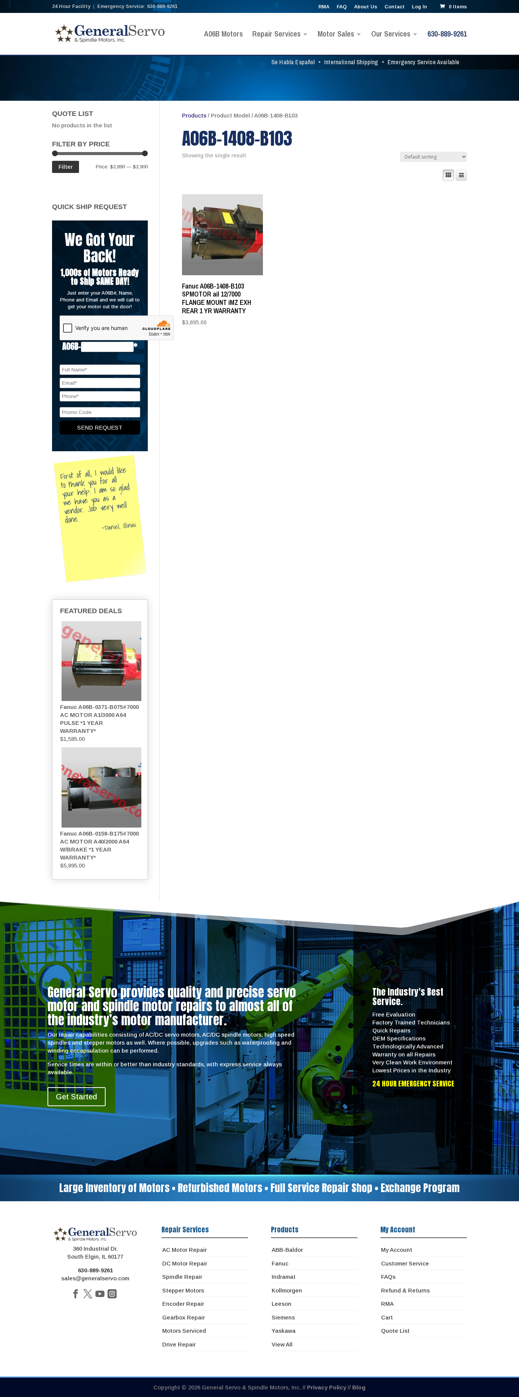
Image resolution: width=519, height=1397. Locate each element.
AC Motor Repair (184, 1249)
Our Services (390, 35)
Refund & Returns (405, 1290)
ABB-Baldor (287, 1249)
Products (194, 115)
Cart (387, 1317)
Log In (419, 7)
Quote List (395, 1330)
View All (282, 1344)
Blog (359, 1387)
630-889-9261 (447, 35)
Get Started (76, 1097)
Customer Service (405, 1263)
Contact (395, 7)
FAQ (342, 7)
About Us (365, 7)
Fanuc (280, 1263)
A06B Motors (223, 35)
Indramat (284, 1276)
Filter (66, 166)
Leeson (281, 1303)
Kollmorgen (287, 1290)
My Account (396, 1249)
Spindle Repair (182, 1276)
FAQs (388, 1276)
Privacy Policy (326, 1387)
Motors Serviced (184, 1330)
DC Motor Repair (184, 1263)
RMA (323, 7)
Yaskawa (284, 1330)
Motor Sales (336, 35)
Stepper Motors (183, 1290)
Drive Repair (179, 1344)
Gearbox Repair (183, 1317)
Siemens (283, 1317)
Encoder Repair (183, 1303)
